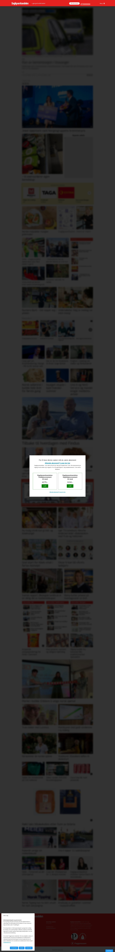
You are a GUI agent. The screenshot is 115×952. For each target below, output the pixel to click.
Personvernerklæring (51, 928)
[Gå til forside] (20, 4)
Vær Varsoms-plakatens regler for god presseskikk (80, 922)
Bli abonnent (74, 3)
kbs (29, 80)
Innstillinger (109, 950)
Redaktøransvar (49, 926)
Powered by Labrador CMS (57, 950)
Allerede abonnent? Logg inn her (57, 463)
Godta (21, 947)
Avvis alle (29, 947)
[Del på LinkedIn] (90, 75)
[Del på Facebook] (88, 75)
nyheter (25, 80)
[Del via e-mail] (92, 75)
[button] (25, 193)
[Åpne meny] (102, 3)
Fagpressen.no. (7, 942)
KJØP (44, 485)
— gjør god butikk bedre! (38, 3)
